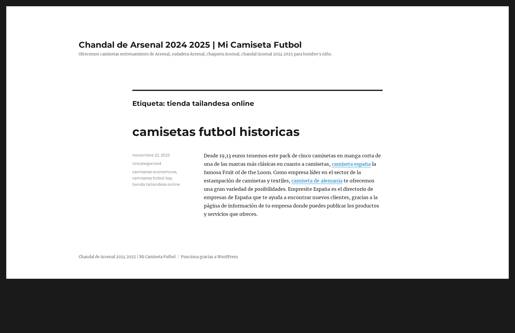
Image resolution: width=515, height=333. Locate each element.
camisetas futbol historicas (216, 131)
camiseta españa (351, 164)
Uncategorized (146, 163)
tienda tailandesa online (156, 184)
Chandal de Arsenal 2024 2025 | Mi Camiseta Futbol (190, 45)
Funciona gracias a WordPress (209, 256)
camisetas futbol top (152, 178)
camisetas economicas (154, 171)
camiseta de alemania (316, 181)
